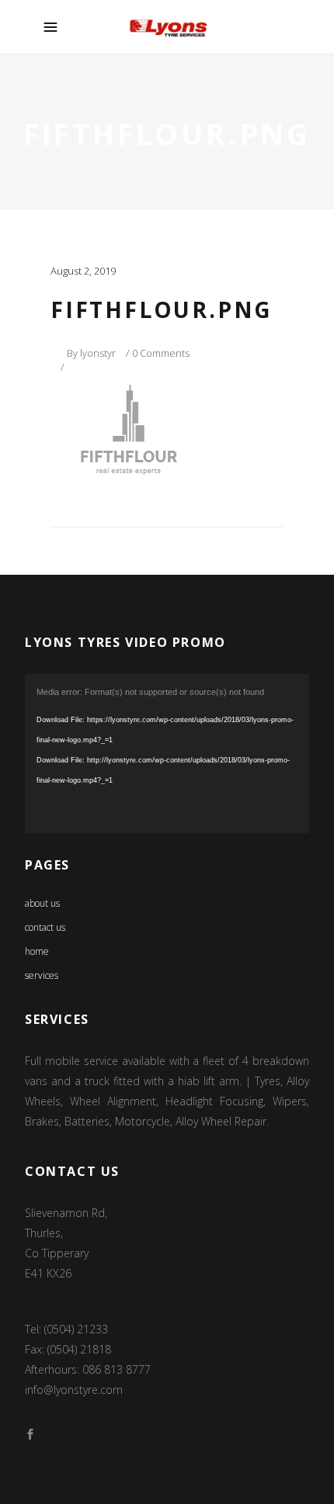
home (37, 951)
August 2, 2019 (83, 271)
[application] (167, 754)
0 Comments (161, 353)
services (41, 975)
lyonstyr (98, 353)
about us (42, 903)
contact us (45, 927)
